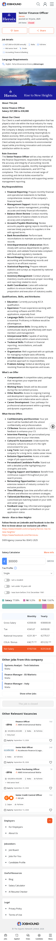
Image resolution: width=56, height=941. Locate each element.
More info (49, 552)
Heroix (22, 16)
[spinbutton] (26, 561)
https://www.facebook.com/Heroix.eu (20, 535)
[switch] (7, 580)
